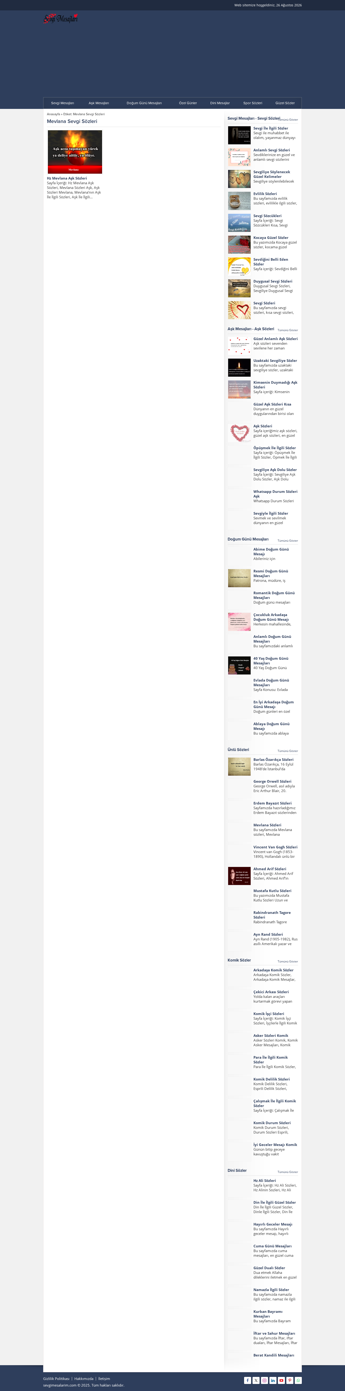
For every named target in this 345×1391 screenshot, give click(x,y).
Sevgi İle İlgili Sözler (270, 128)
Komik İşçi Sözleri (268, 1013)
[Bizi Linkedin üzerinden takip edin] (272, 1380)
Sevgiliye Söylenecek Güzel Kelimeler (271, 174)
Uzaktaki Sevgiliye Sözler (275, 360)
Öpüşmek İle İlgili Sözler (274, 447)
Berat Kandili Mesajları (273, 1355)
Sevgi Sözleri (264, 303)
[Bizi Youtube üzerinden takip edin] (281, 1380)
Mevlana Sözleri (267, 825)
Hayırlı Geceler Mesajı (272, 1224)
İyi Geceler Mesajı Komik (275, 1144)
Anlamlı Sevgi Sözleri (271, 150)
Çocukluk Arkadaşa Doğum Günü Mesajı (271, 617)
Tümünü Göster (288, 120)
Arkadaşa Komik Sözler (273, 970)
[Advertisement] (172, 62)
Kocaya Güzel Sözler (270, 237)
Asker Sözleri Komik (270, 1035)
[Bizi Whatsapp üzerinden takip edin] (298, 1380)
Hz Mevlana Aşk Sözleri (67, 178)
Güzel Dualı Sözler (269, 1267)
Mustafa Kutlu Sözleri (272, 890)
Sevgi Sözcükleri (267, 215)
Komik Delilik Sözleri (271, 1079)
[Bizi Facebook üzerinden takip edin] (247, 1380)
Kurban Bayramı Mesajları (268, 1313)
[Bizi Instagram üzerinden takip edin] (264, 1380)
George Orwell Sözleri (272, 781)
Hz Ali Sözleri (264, 1180)
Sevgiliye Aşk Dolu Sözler (275, 469)
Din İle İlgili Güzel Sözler (274, 1202)
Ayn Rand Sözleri (268, 934)
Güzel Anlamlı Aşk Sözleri (275, 338)
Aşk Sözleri (262, 426)
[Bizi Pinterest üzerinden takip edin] (289, 1380)
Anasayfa (53, 114)
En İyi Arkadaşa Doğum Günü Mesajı (273, 704)
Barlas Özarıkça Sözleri (273, 759)
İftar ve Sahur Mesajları (274, 1333)
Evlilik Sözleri (265, 193)
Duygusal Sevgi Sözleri (272, 281)
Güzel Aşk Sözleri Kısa (272, 404)
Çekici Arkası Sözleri (271, 991)
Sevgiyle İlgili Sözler (270, 513)
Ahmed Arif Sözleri (269, 868)
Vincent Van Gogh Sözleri (275, 847)
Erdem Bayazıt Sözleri (272, 803)
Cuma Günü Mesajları (272, 1246)
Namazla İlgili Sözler (271, 1289)
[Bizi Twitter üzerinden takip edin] (256, 1380)
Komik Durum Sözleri (272, 1122)
